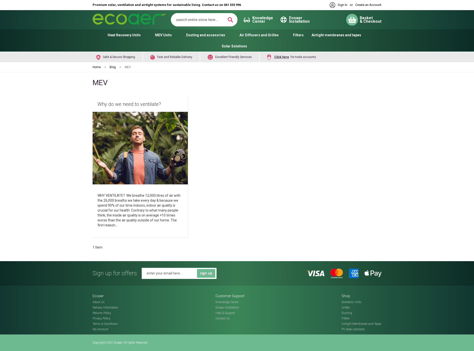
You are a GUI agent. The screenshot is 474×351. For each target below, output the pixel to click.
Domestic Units (351, 302)
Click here (281, 57)
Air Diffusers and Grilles (259, 35)
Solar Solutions (234, 46)
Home (97, 67)
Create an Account (368, 5)
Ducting (347, 313)
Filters (298, 35)
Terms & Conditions (105, 324)
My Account (100, 329)
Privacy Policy (101, 318)
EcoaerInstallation (299, 20)
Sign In (342, 5)
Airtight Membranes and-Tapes (361, 324)
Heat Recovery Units (124, 35)
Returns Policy (102, 313)
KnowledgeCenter (262, 20)
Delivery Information (105, 307)
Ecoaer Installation (227, 307)
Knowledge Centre (227, 302)
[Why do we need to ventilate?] (140, 149)
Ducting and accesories (205, 35)
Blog (113, 67)
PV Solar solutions (353, 329)
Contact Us (223, 318)
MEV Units (163, 35)
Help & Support (225, 313)
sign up (206, 273)
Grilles (346, 307)
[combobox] (201, 19)
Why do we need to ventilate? (129, 104)
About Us (99, 302)
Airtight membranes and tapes (336, 35)
